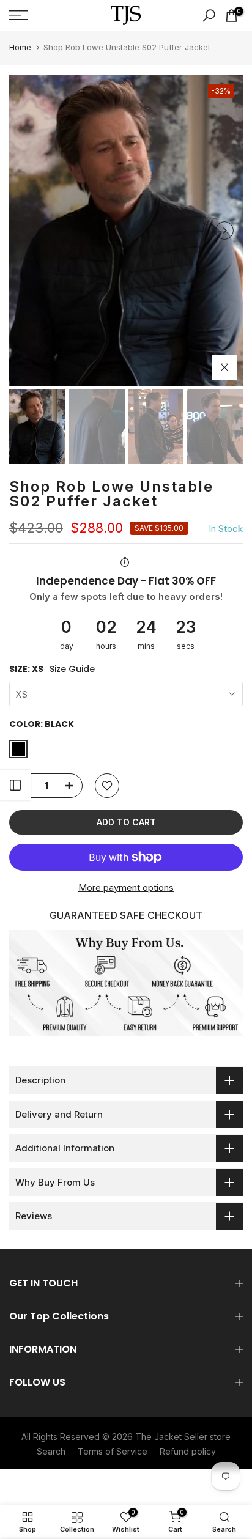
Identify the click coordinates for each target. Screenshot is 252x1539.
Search (51, 1451)
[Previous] (27, 230)
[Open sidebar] (15, 785)
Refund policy (188, 1451)
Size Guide (72, 669)
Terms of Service (112, 1451)
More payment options (126, 887)
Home (20, 47)
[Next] (224, 230)
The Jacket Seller (171, 1436)
